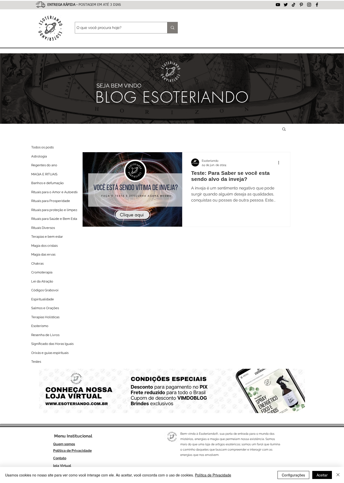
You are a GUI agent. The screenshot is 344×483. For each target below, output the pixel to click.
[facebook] (317, 4)
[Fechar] (338, 475)
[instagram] (309, 4)
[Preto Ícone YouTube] (278, 4)
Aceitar (322, 474)
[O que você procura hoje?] (172, 27)
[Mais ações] (280, 162)
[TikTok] (293, 4)
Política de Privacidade (213, 474)
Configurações (293, 474)
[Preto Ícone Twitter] (285, 4)
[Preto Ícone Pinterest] (301, 4)
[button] (284, 129)
